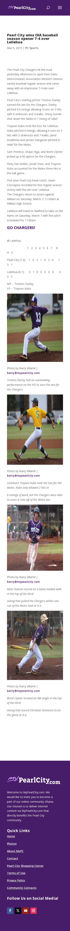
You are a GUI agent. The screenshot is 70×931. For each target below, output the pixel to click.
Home (11, 836)
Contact (12, 858)
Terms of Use (16, 873)
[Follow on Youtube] (26, 910)
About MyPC (15, 851)
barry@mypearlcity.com (23, 373)
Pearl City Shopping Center (25, 866)
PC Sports (31, 48)
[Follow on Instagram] (33, 910)
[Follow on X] (18, 910)
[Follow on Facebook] (10, 910)
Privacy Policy (16, 880)
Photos (12, 843)
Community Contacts (21, 888)
